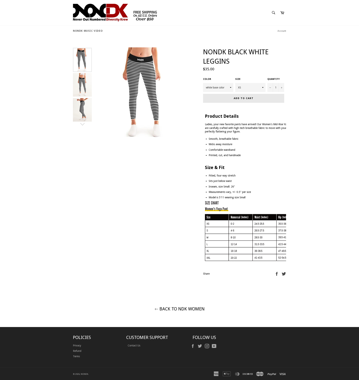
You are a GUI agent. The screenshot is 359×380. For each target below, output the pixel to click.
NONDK (84, 374)
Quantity (273, 79)
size (237, 79)
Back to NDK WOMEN (181, 309)
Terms (76, 356)
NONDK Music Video (88, 30)
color (207, 79)
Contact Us (133, 345)
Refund (77, 350)
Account (281, 30)
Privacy (77, 345)
